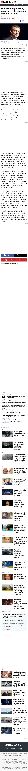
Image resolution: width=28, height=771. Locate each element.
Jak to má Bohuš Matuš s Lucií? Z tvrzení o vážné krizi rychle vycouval (19, 516)
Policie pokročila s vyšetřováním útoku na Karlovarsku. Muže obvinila (20, 565)
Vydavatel (20, 753)
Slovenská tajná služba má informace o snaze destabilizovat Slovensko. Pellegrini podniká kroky (14, 407)
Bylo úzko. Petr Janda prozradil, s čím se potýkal (20, 576)
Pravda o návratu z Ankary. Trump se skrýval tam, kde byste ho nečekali (19, 702)
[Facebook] (22, 45)
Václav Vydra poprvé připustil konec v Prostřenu (20, 433)
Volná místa (20, 755)
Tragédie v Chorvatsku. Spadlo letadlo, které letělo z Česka (19, 684)
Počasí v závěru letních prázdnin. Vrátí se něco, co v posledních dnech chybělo (20, 528)
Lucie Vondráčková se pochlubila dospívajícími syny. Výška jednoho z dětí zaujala (20, 541)
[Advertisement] (14, 76)
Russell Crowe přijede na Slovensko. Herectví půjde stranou (19, 553)
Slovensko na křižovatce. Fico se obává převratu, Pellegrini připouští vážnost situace (14, 401)
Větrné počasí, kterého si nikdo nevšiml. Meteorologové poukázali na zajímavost (19, 589)
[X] (24, 45)
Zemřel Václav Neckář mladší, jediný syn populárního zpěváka (19, 446)
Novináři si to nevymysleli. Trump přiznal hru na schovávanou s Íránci (20, 693)
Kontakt (15, 753)
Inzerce (25, 753)
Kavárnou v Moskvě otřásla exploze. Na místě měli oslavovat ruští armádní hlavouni (20, 721)
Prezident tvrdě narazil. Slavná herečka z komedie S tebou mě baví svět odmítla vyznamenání (13, 421)
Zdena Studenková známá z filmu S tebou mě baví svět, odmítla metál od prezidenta (13, 416)
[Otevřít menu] (26, 2)
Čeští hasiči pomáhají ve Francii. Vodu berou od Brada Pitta (20, 711)
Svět (2, 669)
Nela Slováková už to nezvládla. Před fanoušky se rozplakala (20, 481)
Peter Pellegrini (9, 263)
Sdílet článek (23, 21)
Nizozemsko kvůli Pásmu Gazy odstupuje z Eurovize (20, 492)
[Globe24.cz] (8, 2)
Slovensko (15, 263)
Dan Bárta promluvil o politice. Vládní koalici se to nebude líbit (19, 504)
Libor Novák (4, 17)
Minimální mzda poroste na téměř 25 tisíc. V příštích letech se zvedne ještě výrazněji (20, 458)
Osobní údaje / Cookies (11, 755)
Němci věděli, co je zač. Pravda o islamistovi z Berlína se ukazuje (20, 731)
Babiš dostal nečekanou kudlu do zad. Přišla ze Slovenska (13, 397)
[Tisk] (26, 45)
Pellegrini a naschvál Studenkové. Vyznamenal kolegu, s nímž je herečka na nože (14, 411)
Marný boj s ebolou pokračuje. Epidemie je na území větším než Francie (20, 674)
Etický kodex (4, 753)
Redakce (10, 753)
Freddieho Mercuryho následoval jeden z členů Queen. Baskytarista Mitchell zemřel (20, 604)
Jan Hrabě (8, 629)
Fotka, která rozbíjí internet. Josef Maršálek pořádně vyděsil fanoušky (20, 471)
